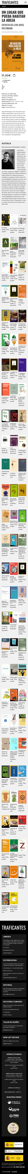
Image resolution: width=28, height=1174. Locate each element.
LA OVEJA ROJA (12, 94)
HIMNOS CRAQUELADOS (5, 525)
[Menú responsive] (25, 2)
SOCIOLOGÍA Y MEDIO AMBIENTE (22, 751)
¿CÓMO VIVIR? (13, 880)
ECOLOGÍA (9, 105)
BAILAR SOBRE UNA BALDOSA (21, 251)
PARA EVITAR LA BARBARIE (5, 652)
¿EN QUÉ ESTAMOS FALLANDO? (5, 907)
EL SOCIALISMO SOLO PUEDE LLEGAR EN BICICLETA (5, 425)
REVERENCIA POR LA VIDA (22, 728)
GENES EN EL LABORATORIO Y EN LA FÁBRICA (22, 475)
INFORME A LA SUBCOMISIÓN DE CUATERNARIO (5, 550)
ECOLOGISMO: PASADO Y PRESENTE (13, 348)
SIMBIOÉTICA (4, 752)
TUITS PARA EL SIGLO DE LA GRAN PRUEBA (22, 780)
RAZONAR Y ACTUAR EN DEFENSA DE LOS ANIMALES (13, 704)
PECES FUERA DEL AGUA (13, 648)
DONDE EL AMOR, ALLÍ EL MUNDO (13, 324)
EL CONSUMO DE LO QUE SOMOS (21, 374)
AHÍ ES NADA (4, 227)
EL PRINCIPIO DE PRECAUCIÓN (5, 398)
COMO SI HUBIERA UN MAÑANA (14, 276)
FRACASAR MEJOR (22, 450)
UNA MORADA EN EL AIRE (13, 829)
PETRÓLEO (4, 677)
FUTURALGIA (12, 473)
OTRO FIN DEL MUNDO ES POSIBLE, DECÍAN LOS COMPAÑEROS (21, 628)
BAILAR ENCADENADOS (13, 252)
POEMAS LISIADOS (14, 677)
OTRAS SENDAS (13, 625)
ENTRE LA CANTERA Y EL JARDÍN (22, 425)
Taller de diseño (11, 1022)
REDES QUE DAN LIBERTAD (21, 703)
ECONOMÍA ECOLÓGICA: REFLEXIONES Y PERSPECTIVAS (22, 348)
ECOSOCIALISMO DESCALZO (5, 373)
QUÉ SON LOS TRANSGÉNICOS (5, 703)
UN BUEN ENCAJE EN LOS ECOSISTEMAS (13, 806)
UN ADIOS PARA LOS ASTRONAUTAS (5, 806)
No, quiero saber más (19, 1167)
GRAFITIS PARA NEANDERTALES (21, 498)
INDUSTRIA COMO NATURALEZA (22, 524)
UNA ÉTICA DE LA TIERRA (5, 830)
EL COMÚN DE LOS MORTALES (13, 373)
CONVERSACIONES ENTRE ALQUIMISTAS (14, 300)
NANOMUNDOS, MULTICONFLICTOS (13, 602)
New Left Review (11, 1037)
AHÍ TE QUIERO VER (14, 228)
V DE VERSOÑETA (21, 826)
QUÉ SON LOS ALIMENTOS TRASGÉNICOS (22, 679)
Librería (7, 937)
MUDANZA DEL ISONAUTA (21, 577)
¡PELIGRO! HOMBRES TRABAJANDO (5, 881)
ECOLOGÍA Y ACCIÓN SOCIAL (5, 348)
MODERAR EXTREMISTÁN (13, 577)
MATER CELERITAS (5, 576)
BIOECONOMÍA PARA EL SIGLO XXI (5, 275)
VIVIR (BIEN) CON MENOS (5, 854)
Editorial (7, 985)
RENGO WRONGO (5, 729)
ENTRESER (4, 448)
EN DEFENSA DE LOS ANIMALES (13, 424)
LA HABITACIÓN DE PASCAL (14, 549)
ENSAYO (16, 96)
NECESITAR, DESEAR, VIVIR (21, 600)
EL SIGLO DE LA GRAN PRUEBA (13, 396)
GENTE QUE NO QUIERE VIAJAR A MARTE (5, 499)
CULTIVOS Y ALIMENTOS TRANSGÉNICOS (5, 324)
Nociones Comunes (12, 1002)
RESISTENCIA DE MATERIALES (13, 728)
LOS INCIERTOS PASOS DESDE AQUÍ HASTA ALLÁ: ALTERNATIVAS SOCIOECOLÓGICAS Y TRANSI (22, 551)
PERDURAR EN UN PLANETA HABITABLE (22, 654)
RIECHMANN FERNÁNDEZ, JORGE (12, 32)
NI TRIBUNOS (4, 626)
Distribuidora (10, 960)
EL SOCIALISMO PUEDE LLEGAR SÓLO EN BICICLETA (21, 399)
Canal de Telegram (7, 952)
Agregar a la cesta (14, 75)
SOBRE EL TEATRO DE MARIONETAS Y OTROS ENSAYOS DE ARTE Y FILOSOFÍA (13, 754)
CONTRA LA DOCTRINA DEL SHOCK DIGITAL (5, 299)
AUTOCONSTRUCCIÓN (5, 251)
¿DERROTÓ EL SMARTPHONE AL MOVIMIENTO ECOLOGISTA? (21, 882)
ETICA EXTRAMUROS (13, 448)
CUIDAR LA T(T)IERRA (20, 300)
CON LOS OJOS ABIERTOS (21, 275)
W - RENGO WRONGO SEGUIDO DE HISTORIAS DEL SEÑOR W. (14, 855)
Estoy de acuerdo (6, 1171)
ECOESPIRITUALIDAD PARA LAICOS (22, 324)
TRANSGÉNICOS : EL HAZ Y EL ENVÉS (13, 779)
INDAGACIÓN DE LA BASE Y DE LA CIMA (14, 521)
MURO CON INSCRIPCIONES (5, 602)
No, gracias (14, 1171)
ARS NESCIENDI (21, 228)
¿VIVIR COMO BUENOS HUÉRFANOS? (14, 906)
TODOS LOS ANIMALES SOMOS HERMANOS (5, 781)
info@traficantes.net (14, 1089)
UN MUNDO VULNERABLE (21, 806)
